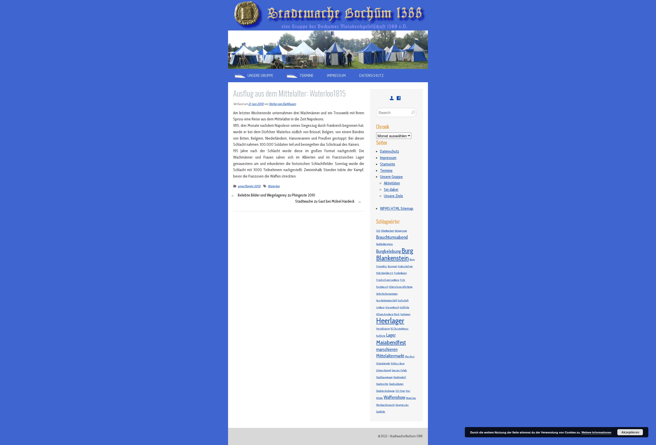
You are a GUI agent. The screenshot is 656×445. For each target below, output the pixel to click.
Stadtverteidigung (385, 390)
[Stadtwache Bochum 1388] (328, 3)
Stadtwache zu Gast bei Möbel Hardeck (324, 201)
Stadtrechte (382, 384)
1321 (378, 230)
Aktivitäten (392, 183)
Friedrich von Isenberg (387, 280)
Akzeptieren (630, 432)
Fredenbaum (400, 273)
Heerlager (390, 320)
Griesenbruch (392, 307)
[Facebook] (399, 98)
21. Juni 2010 (256, 104)
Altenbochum (387, 230)
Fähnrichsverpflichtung (401, 286)
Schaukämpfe (383, 363)
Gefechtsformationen (386, 293)
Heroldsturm (383, 328)
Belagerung (401, 230)
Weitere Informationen (596, 432)
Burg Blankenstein (394, 254)
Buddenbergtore (384, 244)
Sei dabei (391, 189)
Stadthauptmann (384, 377)
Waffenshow (394, 397)
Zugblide (380, 411)
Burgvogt (392, 266)
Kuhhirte (380, 335)
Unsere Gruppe (391, 176)
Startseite (387, 164)
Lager (391, 335)
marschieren (386, 349)
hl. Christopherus (399, 328)
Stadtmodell (399, 377)
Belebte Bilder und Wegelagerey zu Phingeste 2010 (276, 195)
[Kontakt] (392, 98)
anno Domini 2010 (249, 186)
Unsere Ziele (393, 196)
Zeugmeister (402, 405)
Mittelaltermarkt (390, 355)
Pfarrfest (409, 356)
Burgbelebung (388, 251)
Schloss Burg (398, 363)
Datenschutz (371, 75)
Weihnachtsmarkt (385, 405)
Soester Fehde (399, 370)
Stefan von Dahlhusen (282, 104)
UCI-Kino (400, 390)
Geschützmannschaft (386, 300)
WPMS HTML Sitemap (396, 208)
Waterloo (274, 186)
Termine (386, 170)
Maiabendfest (391, 342)
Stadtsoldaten (396, 384)
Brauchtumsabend (392, 237)
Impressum (336, 75)
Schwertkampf (383, 370)
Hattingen (405, 314)
